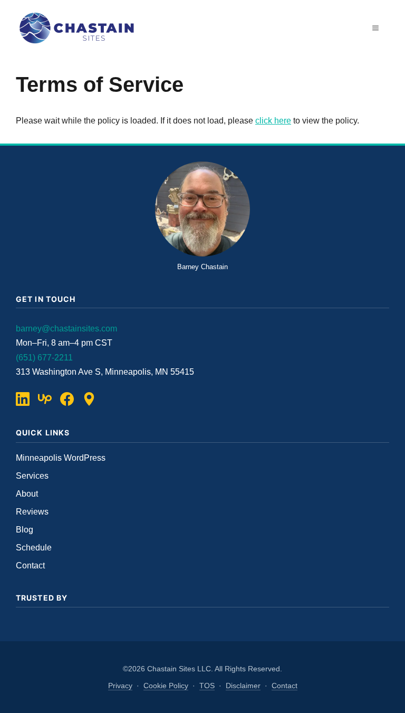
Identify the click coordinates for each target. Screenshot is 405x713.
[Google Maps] (89, 399)
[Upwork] (45, 399)
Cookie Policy (165, 685)
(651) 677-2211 (44, 357)
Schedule (34, 547)
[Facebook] (67, 399)
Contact (30, 565)
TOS (207, 685)
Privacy (120, 685)
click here (273, 120)
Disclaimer (243, 685)
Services (32, 475)
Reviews (32, 511)
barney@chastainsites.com (66, 328)
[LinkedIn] (23, 399)
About (27, 493)
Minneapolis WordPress (60, 457)
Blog (24, 529)
